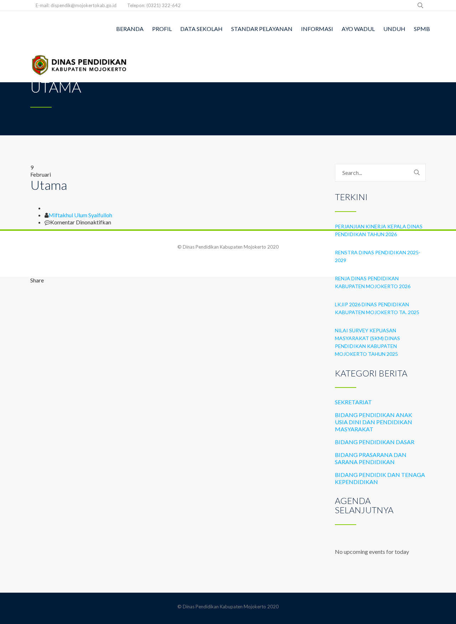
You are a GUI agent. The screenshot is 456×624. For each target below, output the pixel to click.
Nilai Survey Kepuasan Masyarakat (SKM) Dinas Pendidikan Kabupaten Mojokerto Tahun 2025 (367, 342)
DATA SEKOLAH (201, 28)
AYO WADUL (358, 28)
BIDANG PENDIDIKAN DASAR (374, 441)
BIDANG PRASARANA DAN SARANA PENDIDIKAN (370, 458)
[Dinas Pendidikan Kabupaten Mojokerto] (79, 64)
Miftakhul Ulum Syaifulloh (80, 215)
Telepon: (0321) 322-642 (154, 5)
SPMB (422, 28)
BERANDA (130, 28)
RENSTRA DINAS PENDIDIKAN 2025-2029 (377, 256)
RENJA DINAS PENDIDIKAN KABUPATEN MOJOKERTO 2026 (372, 282)
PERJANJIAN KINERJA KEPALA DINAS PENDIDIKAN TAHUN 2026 (379, 230)
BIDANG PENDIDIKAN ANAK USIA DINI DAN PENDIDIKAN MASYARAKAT (373, 421)
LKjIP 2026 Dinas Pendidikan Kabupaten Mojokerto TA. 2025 (377, 308)
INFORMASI (317, 28)
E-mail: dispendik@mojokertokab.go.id (76, 5)
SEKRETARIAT (353, 402)
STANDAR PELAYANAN (261, 28)
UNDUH (394, 28)
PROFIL (162, 28)
